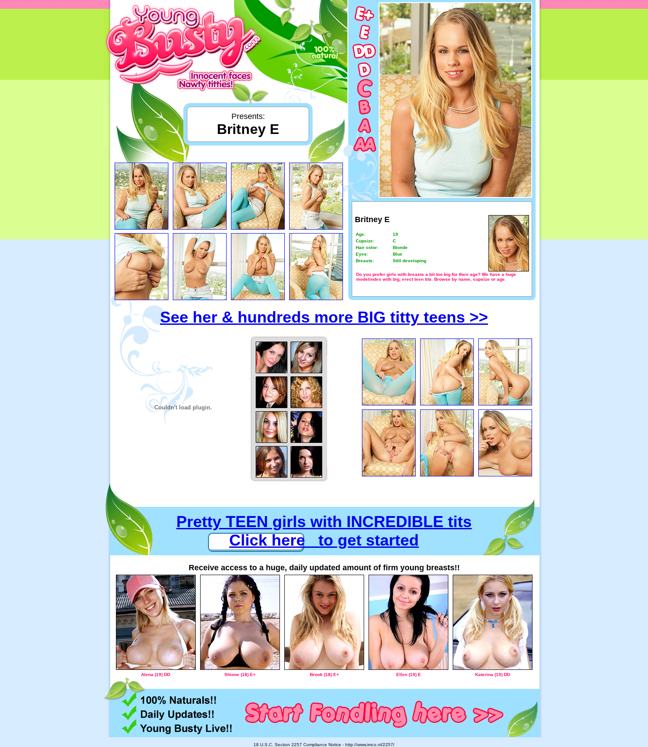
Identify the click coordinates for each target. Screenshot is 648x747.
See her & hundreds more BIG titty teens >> (324, 317)
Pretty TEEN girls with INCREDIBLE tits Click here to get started (324, 531)
